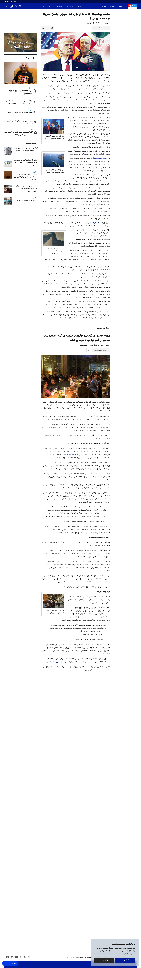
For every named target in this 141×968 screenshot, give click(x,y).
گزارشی (59, 85)
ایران (95, 6)
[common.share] (88, 350)
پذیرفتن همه (125, 960)
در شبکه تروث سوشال (100, 158)
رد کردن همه (104, 960)
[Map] (20, 6)
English (6, 1)
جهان (88, 6)
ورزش (50, 6)
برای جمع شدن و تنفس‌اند (58, 662)
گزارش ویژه (59, 6)
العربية (13, 1)
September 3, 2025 (97, 521)
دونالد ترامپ (95, 222)
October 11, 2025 (82, 639)
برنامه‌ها (121, 6)
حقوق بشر (80, 6)
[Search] (16, 6)
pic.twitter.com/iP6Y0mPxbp (57, 516)
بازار (44, 6)
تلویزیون (112, 6)
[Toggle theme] (6, 6)
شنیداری (103, 6)
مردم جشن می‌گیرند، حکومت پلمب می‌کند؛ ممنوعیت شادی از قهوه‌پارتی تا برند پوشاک (77, 337)
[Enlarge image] (75, 376)
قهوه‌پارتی (69, 454)
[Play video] (11, 6)
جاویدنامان (69, 6)
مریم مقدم (83, 345)
